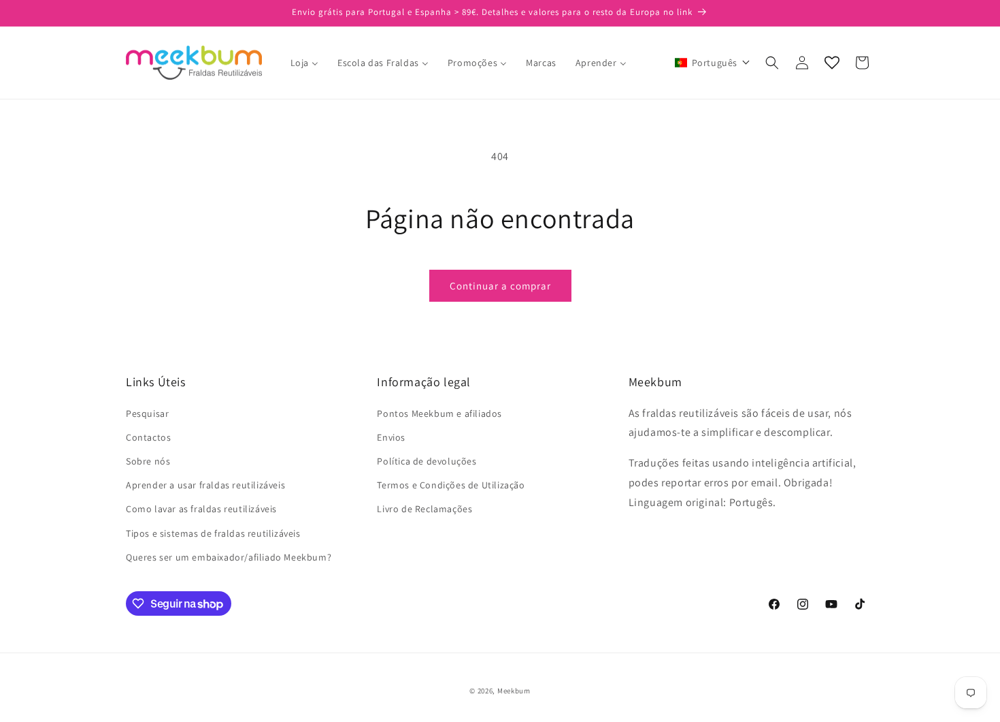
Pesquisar (147, 413)
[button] (712, 62)
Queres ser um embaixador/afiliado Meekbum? (228, 557)
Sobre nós (148, 461)
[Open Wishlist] (832, 63)
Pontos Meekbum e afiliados (439, 413)
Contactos (148, 437)
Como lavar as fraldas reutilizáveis (201, 509)
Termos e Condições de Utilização (450, 485)
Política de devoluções (426, 461)
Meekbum (514, 690)
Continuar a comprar (500, 285)
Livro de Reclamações (424, 509)
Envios (391, 437)
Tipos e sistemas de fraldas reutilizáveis (213, 533)
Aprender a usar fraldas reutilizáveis (205, 485)
